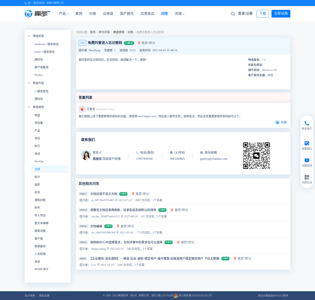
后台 (37, 192)
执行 (37, 146)
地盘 (37, 115)
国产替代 (127, 13)
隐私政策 (44, 295)
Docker (38, 74)
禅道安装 (38, 35)
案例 (78, 13)
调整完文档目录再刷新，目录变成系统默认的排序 (123, 210)
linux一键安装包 (44, 51)
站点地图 (30, 295)
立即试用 (281, 13)
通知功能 (40, 199)
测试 (37, 153)
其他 (37, 261)
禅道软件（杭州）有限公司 (133, 295)
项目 (37, 138)
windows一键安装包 (46, 44)
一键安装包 (41, 91)
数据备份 (40, 246)
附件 (37, 207)
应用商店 (147, 13)
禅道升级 (38, 83)
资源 (178, 13)
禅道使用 (38, 107)
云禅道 (108, 13)
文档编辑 (96, 226)
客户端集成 (41, 67)
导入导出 (40, 215)
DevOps (39, 161)
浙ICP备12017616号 (163, 295)
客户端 (38, 238)
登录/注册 (245, 13)
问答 (164, 13)
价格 (92, 13)
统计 (37, 176)
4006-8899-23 (54, 2)
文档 (37, 169)
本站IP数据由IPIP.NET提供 (273, 295)
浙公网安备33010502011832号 (195, 295)
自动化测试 (41, 269)
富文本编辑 (41, 223)
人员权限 (40, 253)
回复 (284, 122)
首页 (93, 32)
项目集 (38, 122)
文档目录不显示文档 (103, 194)
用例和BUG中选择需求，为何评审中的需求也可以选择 (126, 242)
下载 (262, 13)
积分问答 (104, 32)
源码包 (38, 59)
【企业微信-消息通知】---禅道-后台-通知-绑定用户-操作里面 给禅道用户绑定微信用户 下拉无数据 (154, 258)
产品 (62, 13)
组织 (37, 184)
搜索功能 (40, 230)
